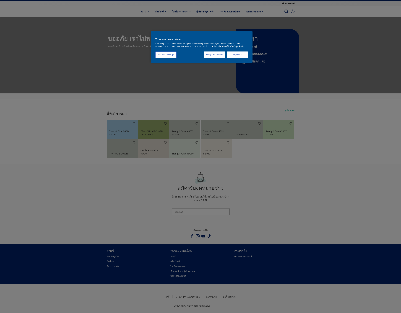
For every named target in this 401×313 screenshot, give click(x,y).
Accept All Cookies (214, 55)
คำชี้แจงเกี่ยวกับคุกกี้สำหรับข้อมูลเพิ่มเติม (228, 46)
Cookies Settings (166, 55)
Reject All (237, 55)
